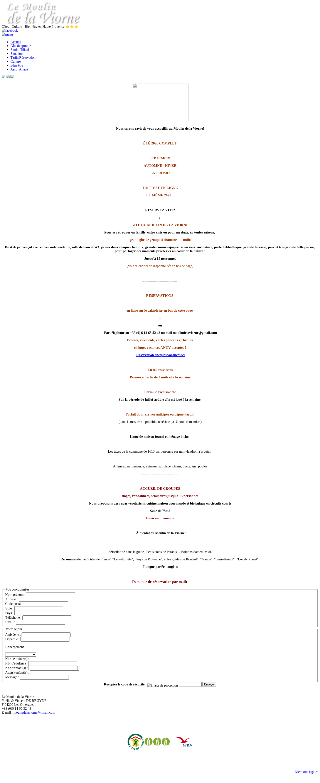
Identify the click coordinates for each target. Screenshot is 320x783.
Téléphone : (13, 617)
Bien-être (16, 65)
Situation (16, 53)
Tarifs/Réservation (22, 57)
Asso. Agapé (19, 69)
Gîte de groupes (21, 46)
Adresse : (12, 599)
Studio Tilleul (19, 50)
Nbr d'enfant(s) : (16, 668)
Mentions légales (306, 772)
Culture (15, 61)
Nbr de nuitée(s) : (17, 659)
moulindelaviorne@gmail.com (34, 712)
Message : (12, 677)
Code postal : (14, 604)
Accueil (15, 42)
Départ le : (12, 639)
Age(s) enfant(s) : (17, 672)
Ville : (9, 608)
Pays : (9, 613)
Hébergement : (15, 647)
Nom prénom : (15, 594)
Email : (10, 622)
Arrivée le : (13, 634)
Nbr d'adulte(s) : (16, 663)
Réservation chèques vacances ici (160, 355)
